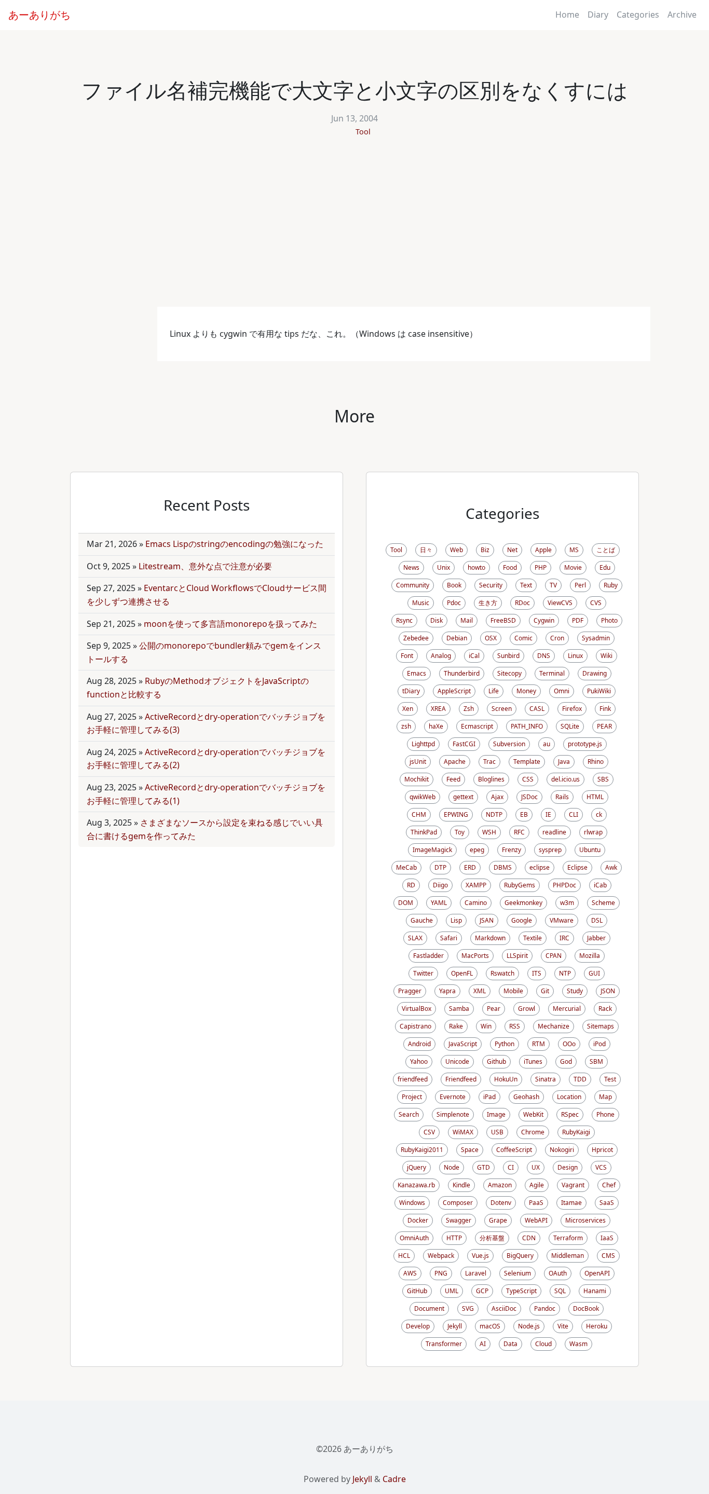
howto (476, 567)
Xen (407, 708)
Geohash (526, 1096)
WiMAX (463, 1132)
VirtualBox (416, 1008)
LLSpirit (517, 955)
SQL (560, 1290)
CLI (573, 814)
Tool (363, 131)
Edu (604, 567)
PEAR (604, 726)
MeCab (406, 867)
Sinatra (545, 1079)
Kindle (461, 1185)
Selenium (517, 1273)
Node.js (529, 1326)
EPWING (456, 814)
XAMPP (476, 885)
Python (504, 1043)
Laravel (475, 1273)
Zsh (468, 708)
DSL (597, 920)
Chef (609, 1185)
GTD (483, 1167)
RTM (538, 1043)
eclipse (539, 867)
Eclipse (577, 867)
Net (512, 549)
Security (490, 585)
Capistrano (415, 1026)
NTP (565, 973)
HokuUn (505, 1079)
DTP (440, 867)
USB (497, 1132)
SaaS (606, 1202)
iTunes (533, 1061)
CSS (528, 779)
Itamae (571, 1202)
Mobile (513, 990)
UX (535, 1167)
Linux (575, 655)
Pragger (409, 990)
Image (496, 1114)
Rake (456, 1026)
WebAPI (536, 1220)
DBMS (503, 867)
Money (526, 691)
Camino (476, 902)
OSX (491, 638)
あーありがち (39, 15)
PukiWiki (599, 691)
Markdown (490, 938)
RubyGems (519, 885)
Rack (605, 1008)
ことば (605, 549)
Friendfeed (460, 1079)
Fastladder (428, 955)
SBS (603, 779)
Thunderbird (462, 673)
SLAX (415, 938)
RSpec (570, 1114)
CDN (529, 1237)
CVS (596, 602)
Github (496, 1061)
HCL (404, 1255)
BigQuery (520, 1255)
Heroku (596, 1326)
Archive (682, 14)
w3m (567, 902)
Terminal (552, 673)
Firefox (572, 708)
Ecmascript (477, 726)
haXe (436, 726)
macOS (490, 1326)
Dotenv (500, 1202)
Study (575, 990)
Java (564, 761)
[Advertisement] (354, 228)
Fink (605, 708)
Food (510, 567)
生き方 (488, 602)
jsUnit (418, 761)
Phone (605, 1114)
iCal (474, 655)
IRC (564, 938)
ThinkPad (424, 832)
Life (493, 691)
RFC (519, 832)
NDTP (494, 814)
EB (524, 814)
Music (420, 602)
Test (610, 1079)
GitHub (417, 1290)
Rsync (404, 620)
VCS (601, 1167)
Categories (638, 14)
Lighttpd (423, 743)
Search (409, 1114)
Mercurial (567, 1008)
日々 (426, 549)
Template (526, 761)
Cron (557, 638)
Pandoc (544, 1308)
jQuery (416, 1167)
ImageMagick (432, 849)
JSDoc (529, 796)
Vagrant (573, 1185)
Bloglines (491, 779)
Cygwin (544, 620)
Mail (466, 620)
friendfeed (413, 1079)
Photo (609, 620)
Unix (443, 567)
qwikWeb (422, 796)
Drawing (594, 673)
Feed (453, 779)
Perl (580, 585)
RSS (514, 1026)
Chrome (532, 1132)
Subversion (509, 743)
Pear (493, 1008)
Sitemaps (600, 1026)
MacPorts (475, 955)
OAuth (558, 1273)
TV (553, 585)
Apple (543, 549)
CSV (429, 1132)
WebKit (533, 1114)
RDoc (522, 602)
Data (510, 1343)
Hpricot (602, 1149)
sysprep (550, 849)
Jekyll (454, 1326)
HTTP (454, 1237)
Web (456, 549)
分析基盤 (492, 1237)
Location (569, 1096)
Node (451, 1167)
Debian (456, 638)
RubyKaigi (576, 1132)
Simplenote (453, 1114)
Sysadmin (596, 638)
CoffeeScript (514, 1149)
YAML (439, 902)
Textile (532, 938)
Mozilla (589, 955)
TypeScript (521, 1290)
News (411, 567)
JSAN (487, 920)
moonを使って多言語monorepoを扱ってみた (230, 623)
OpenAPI (597, 1273)
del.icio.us (565, 779)
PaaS (536, 1202)
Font (407, 655)
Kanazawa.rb (416, 1185)
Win (486, 1026)
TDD (580, 1079)
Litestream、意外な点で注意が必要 (205, 566)
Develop (418, 1326)
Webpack (441, 1255)
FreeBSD (503, 620)
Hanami (594, 1290)
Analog (441, 655)
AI (483, 1343)
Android (419, 1043)
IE (548, 814)
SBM (596, 1061)
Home (567, 14)
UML (451, 1290)
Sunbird (508, 655)
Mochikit (416, 779)
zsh (406, 726)
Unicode (457, 1061)
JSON (608, 990)
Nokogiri (562, 1149)
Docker (417, 1220)
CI (511, 1167)
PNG (440, 1273)
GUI (594, 973)
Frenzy (511, 849)
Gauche (422, 920)
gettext (463, 796)
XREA (438, 708)
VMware (562, 920)
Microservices (585, 1220)
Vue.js (480, 1255)
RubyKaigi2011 (422, 1149)
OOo (569, 1043)
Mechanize (553, 1026)
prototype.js (585, 743)
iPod (599, 1043)
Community (412, 585)
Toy (460, 832)
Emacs (416, 673)
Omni (561, 691)
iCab (600, 885)
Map (605, 1096)
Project (412, 1096)
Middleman (567, 1255)
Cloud (543, 1343)
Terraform (568, 1237)
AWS (410, 1273)
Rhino (596, 761)
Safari (448, 938)
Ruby (611, 585)
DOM (405, 902)
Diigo (440, 885)
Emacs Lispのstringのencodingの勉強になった (234, 544)
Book (454, 585)
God (566, 1061)
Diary (598, 14)
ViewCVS (560, 602)
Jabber (596, 938)
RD (411, 885)
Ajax (497, 796)
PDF (577, 620)
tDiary (411, 691)
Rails (562, 796)
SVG (468, 1308)
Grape (498, 1220)
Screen (502, 708)
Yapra (447, 990)
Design (567, 1167)
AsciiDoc (504, 1308)
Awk (611, 867)
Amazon (500, 1185)
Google (521, 920)
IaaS (607, 1237)
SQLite (570, 726)
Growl (526, 1008)
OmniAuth (414, 1237)
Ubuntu (590, 849)
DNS (543, 655)
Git (545, 990)
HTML (595, 796)
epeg (477, 849)
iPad (489, 1096)
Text (526, 585)
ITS (536, 973)
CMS (608, 1255)
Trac (489, 761)
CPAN (554, 955)
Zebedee (416, 638)
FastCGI (464, 743)
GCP (482, 1290)
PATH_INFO (527, 726)
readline (554, 832)
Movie (573, 567)
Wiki (606, 655)
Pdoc (454, 602)
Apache (455, 761)
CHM (419, 814)
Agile (536, 1185)
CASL (536, 708)
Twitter (423, 973)
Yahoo (419, 1061)
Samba (459, 1008)
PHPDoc (564, 885)
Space (470, 1149)
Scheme (603, 902)
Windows (412, 1202)
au (546, 743)
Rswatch (502, 973)
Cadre (394, 1479)
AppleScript (454, 691)
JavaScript (462, 1043)
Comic (523, 638)
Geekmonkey (523, 902)
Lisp (456, 920)
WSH (489, 832)
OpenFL (462, 973)
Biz (485, 549)
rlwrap (593, 832)
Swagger (458, 1220)
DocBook (586, 1308)
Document (429, 1308)
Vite (562, 1326)
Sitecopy (509, 673)
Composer (458, 1202)
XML (479, 990)
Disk (436, 620)
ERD (470, 867)
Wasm (578, 1343)
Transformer (444, 1343)
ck (599, 814)
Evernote (453, 1096)
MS (574, 549)
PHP (541, 567)
